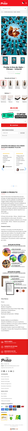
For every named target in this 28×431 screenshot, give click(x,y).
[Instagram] (2, 371)
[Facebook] (4, 371)
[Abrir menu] (26, 3)
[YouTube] (11, 371)
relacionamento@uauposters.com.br (11, 365)
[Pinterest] (9, 371)
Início (2, 11)
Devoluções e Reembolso (6, 386)
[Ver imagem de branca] (23, 60)
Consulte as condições (9, 347)
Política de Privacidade (5, 400)
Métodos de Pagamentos (6, 383)
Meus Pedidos (4, 396)
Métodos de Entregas (5, 381)
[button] (3, 168)
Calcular (22, 133)
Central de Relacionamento (6, 398)
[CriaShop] (14, 429)
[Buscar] (25, 8)
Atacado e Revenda (5, 379)
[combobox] (14, 8)
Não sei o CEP (4, 135)
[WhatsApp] (13, 371)
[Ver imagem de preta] (14, 60)
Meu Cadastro (4, 393)
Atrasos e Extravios (5, 388)
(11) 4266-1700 (6, 364)
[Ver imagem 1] (5, 60)
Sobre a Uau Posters (5, 376)
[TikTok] (6, 371)
